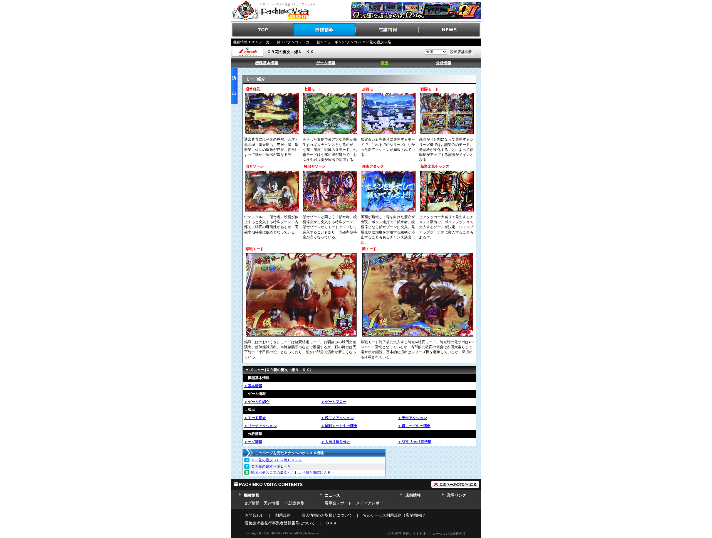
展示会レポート (338, 503)
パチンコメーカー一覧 (302, 42)
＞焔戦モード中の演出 (339, 426)
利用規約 (283, 515)
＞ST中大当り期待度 (414, 442)
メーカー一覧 (269, 42)
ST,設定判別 (294, 503)
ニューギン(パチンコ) (341, 42)
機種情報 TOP (244, 42)
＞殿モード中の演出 (414, 426)
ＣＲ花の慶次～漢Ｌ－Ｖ (271, 466)
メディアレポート (371, 503)
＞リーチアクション (260, 426)
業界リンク (456, 495)
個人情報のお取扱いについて (326, 515)
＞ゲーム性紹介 (257, 402)
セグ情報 (251, 503)
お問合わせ (254, 515)
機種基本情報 (266, 63)
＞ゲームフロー (334, 402)
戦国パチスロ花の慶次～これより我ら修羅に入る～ (292, 472)
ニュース (332, 495)
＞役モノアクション (337, 418)
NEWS (450, 30)
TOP (262, 30)
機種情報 (324, 30)
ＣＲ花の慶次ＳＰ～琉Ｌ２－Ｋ (276, 460)
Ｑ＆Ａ (331, 523)
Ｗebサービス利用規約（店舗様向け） (396, 515)
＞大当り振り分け (335, 442)
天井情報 (271, 503)
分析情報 (443, 63)
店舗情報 (387, 30)
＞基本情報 (253, 386)
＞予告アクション (412, 418)
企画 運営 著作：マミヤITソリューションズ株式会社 (426, 533)
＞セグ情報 (253, 442)
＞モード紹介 (255, 418)
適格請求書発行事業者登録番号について (280, 523)
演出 (385, 63)
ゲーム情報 (325, 63)
